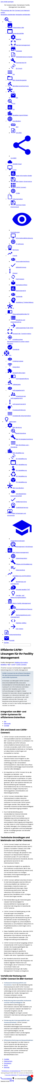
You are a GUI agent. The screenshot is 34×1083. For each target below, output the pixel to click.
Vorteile (6, 726)
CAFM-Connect (21, 665)
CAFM (13, 665)
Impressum (7, 1063)
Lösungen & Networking (11, 1075)
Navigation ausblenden (8, 15)
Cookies (6, 1059)
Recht (6, 1065)
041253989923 (7, 1079)
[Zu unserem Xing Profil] (13, 1081)
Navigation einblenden (23, 15)
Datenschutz (8, 1061)
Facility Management (24, 1075)
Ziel (5, 721)
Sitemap (6, 1067)
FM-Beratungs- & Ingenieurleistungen (11, 1071)
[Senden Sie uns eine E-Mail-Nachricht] (11, 1081)
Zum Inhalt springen (7, 2)
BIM (9, 665)
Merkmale (7, 724)
